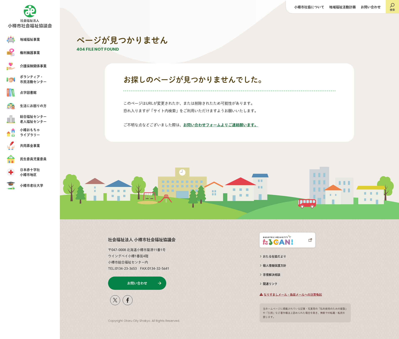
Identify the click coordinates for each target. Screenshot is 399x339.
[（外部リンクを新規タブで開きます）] (115, 303)
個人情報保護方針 (274, 265)
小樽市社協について (309, 7)
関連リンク (270, 284)
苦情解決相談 (270, 273)
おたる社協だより (274, 256)
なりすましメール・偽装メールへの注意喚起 (293, 294)
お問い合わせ (371, 7)
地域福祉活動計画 (342, 7)
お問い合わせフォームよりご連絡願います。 (220, 124)
